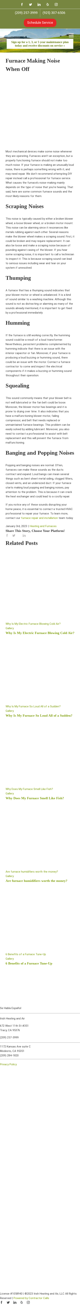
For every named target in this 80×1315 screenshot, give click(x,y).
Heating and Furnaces (43, 526)
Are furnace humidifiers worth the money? (32, 871)
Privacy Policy (8, 1064)
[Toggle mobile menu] (71, 35)
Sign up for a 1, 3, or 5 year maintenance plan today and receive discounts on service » (40, 43)
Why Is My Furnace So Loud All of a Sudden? (33, 706)
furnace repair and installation (39, 518)
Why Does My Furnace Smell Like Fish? (29, 789)
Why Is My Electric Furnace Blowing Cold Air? (33, 623)
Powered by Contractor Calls (31, 1298)
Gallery (10, 628)
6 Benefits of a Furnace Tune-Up (26, 954)
